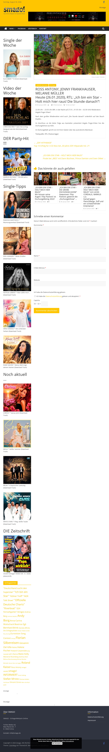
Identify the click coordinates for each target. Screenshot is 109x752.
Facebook (22, 29)
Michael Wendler (21, 659)
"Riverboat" (9, 608)
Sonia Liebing (22, 675)
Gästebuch (32, 29)
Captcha (37, 300)
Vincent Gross (15, 682)
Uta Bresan (6, 682)
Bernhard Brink (10, 627)
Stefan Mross (11, 678)
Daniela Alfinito (24, 628)
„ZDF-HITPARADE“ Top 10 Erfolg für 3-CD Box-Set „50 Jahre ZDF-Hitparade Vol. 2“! (62, 144)
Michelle (5, 663)
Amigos (20, 611)
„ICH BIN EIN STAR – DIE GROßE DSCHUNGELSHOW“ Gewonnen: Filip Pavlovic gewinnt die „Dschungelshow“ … (68, 193)
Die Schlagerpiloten (10, 630)
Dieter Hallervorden (24, 631)
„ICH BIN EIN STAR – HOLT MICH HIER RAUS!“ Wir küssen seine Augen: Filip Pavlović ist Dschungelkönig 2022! (45, 193)
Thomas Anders (24, 679)
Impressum (92, 720)
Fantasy (13, 638)
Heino (14, 647)
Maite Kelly (23, 654)
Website (37, 280)
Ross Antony (16, 667)
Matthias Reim (23, 657)
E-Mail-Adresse (40, 268)
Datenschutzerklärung (54, 296)
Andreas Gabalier (12, 616)
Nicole (10, 663)
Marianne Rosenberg (10, 657)
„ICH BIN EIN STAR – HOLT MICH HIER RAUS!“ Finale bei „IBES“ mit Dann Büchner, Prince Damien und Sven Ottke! (74, 157)
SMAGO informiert (42, 85)
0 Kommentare (57, 105)
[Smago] (5, 28)
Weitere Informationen (67, 741)
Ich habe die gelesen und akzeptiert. (58, 296)
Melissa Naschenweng (10, 659)
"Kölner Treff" (16, 596)
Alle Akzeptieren (57, 743)
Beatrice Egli (20, 624)
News (11, 29)
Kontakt (42, 29)
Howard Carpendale (19, 651)
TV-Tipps (52, 85)
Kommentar (39, 225)
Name (36, 256)
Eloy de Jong (6, 634)
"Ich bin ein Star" (70, 105)
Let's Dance (13, 654)
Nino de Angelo (17, 663)
